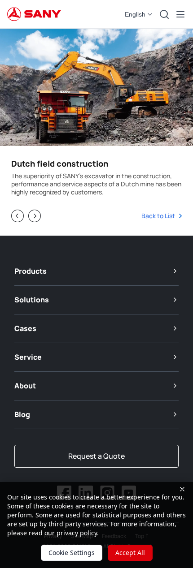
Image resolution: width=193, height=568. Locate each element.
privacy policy (77, 533)
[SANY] (34, 14)
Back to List (160, 215)
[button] (139, 14)
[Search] (164, 14)
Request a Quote (96, 456)
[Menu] (180, 14)
